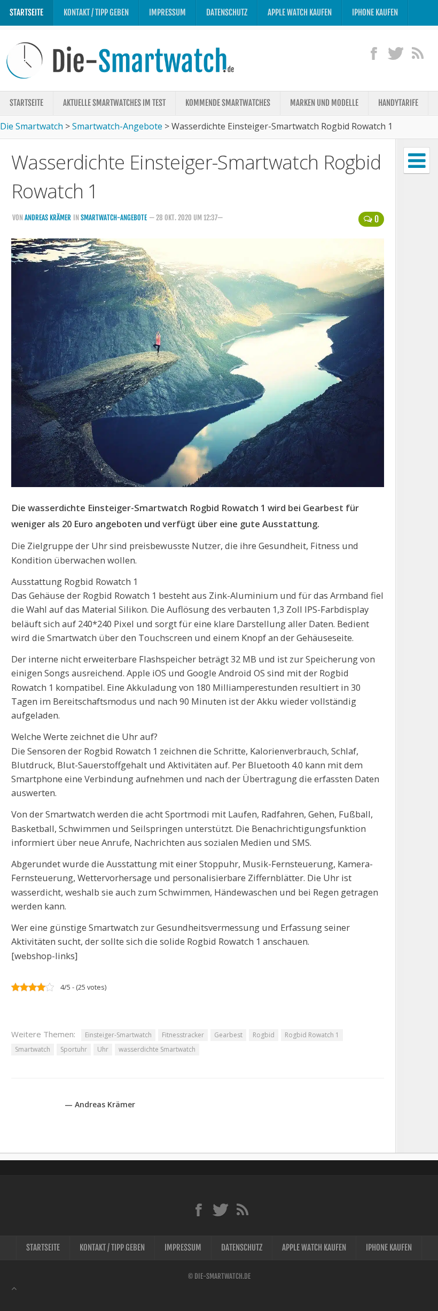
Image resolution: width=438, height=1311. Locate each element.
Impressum (167, 12)
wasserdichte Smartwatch (157, 1049)
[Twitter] (395, 53)
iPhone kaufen (375, 12)
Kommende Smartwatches (227, 103)
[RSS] (417, 53)
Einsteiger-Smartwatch (118, 1034)
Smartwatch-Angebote (114, 217)
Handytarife (398, 103)
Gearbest (228, 1034)
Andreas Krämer (48, 217)
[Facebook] (373, 53)
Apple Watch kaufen (300, 12)
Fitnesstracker (183, 1034)
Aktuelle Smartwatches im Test (114, 103)
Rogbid (264, 1034)
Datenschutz (226, 12)
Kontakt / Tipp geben (96, 12)
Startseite (26, 12)
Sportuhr (73, 1049)
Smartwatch (32, 1049)
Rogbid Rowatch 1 (312, 1034)
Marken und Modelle (324, 103)
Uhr (102, 1049)
